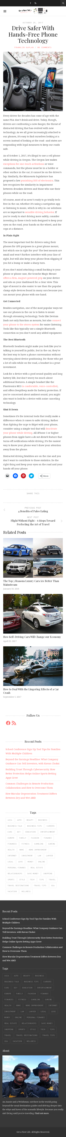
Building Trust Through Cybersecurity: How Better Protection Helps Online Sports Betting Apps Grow (31, 773)
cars (10, 832)
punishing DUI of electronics (37, 180)
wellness (26, 891)
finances (12, 844)
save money (32, 874)
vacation (12, 891)
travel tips (40, 885)
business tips (34, 826)
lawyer (49, 856)
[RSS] (35, 3)
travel (52, 880)
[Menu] (5, 11)
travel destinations (18, 885)
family (22, 838)
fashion (35, 838)
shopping (47, 874)
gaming (51, 844)
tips (41, 880)
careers (51, 826)
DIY (19, 832)
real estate (37, 868)
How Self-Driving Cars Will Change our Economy (32, 637)
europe (11, 838)
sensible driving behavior (39, 212)
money (30, 862)
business (42, 820)
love (20, 862)
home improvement (38, 850)
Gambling (38, 844)
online (41, 862)
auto (19, 820)
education (30, 832)
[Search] (63, 3)
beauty (30, 820)
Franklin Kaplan (24, 47)
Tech (32, 880)
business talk (15, 826)
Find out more (42, 1113)
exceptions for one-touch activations (23, 163)
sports (11, 880)
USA (53, 885)
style (22, 880)
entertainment (48, 832)
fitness (25, 844)
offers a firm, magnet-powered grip (22, 277)
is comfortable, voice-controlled (40, 386)
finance (48, 838)
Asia (10, 820)
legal (10, 862)
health (11, 850)
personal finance (17, 868)
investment (27, 856)
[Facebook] (30, 3)
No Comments (44, 47)
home (21, 850)
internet (12, 856)
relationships (15, 874)
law (39, 856)
